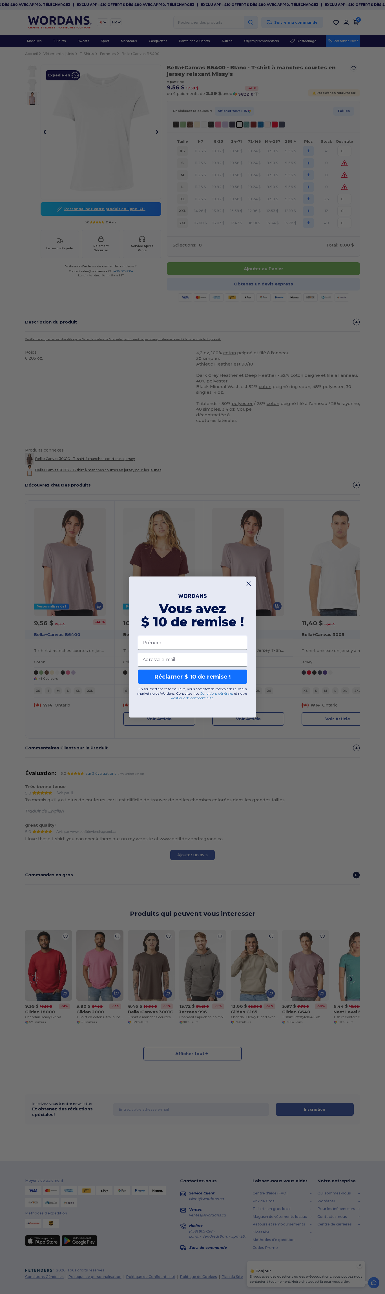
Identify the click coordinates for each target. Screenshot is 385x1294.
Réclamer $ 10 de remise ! (192, 676)
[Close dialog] (249, 584)
